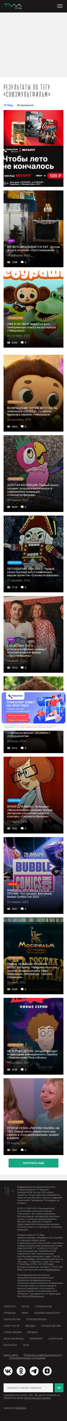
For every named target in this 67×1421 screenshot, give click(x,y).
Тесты (25, 1306)
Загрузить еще (33, 1163)
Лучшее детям (51, 1325)
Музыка (32, 1332)
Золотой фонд (13, 1338)
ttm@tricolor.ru (52, 1269)
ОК (59, 1387)
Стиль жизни (12, 1332)
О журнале (55, 1338)
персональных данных (37, 1398)
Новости (9, 1306)
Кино (24, 1312)
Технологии (12, 1319)
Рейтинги (35, 1338)
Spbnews (21, 1408)
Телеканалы (43, 1306)
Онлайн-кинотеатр (47, 1312)
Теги (26, 1345)
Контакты (10, 1345)
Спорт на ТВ (11, 1325)
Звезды (30, 1325)
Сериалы (10, 1312)
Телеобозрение (36, 1319)
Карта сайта (11, 1355)
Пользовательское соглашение (27, 1358)
